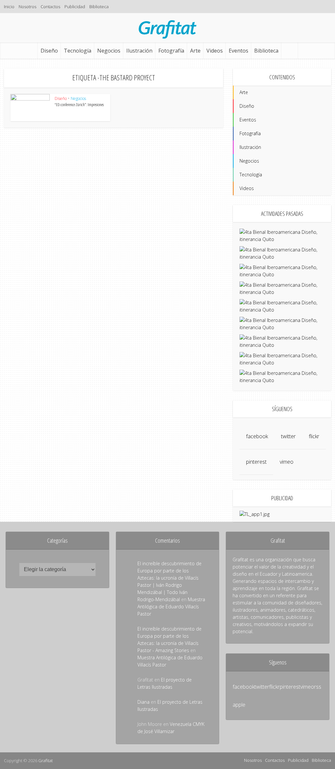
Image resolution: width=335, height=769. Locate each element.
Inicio (9, 6)
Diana (143, 702)
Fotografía (171, 50)
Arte (195, 50)
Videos (214, 50)
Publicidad (74, 6)
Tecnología (77, 50)
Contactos (50, 6)
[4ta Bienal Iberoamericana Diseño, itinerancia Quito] (282, 235)
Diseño (49, 50)
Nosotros (27, 6)
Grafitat (45, 760)
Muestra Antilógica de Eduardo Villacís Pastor (171, 606)
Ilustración (139, 50)
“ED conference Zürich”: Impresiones (79, 104)
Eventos (238, 50)
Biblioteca (99, 6)
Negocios (108, 50)
